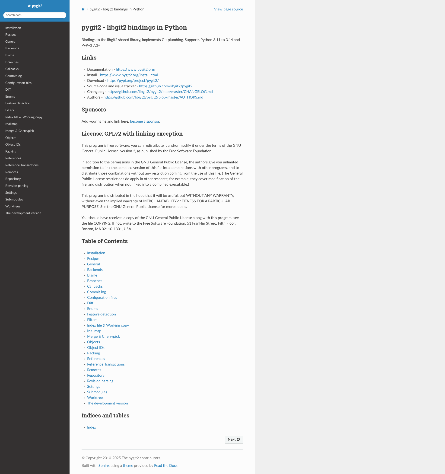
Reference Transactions (21, 165)
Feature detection (18, 103)
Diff (8, 89)
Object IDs (13, 144)
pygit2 (36, 6)
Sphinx (104, 466)
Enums (10, 96)
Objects (10, 138)
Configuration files (18, 83)
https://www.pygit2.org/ (136, 69)
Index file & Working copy (23, 117)
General (10, 41)
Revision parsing (16, 186)
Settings (11, 192)
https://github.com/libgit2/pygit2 (165, 86)
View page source (228, 9)
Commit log (13, 76)
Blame (9, 55)
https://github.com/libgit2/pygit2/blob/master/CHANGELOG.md (160, 92)
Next (232, 439)
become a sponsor (144, 121)
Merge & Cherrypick (19, 131)
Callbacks (12, 69)
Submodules (14, 199)
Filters (9, 110)
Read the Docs (166, 466)
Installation (13, 28)
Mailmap (11, 124)
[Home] (83, 9)
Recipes (10, 34)
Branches (12, 62)
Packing (10, 151)
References (13, 158)
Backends (12, 48)
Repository (13, 179)
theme (128, 466)
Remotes (11, 172)
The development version (23, 213)
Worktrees (12, 206)
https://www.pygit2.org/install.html (129, 75)
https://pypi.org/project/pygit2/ (133, 81)
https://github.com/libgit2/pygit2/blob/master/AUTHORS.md (153, 97)
